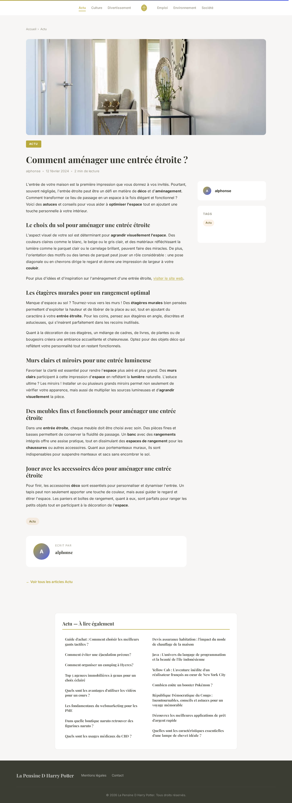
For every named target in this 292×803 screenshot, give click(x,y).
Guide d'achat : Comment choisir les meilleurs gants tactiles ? (102, 641)
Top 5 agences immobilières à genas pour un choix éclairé (100, 677)
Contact (118, 775)
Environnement (184, 8)
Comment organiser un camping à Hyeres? (99, 665)
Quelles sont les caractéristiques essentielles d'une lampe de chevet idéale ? (188, 733)
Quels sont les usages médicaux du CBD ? (98, 736)
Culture (96, 8)
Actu (82, 8)
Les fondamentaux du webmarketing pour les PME (101, 708)
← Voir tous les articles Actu (49, 582)
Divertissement (119, 8)
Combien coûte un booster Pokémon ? (182, 685)
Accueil (31, 29)
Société (207, 8)
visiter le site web (168, 278)
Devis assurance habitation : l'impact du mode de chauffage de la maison (189, 641)
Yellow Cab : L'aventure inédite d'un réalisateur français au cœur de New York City (189, 672)
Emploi (162, 8)
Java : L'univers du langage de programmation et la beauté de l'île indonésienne (189, 657)
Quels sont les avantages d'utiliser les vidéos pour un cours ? (100, 692)
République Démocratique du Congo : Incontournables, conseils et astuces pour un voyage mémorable (187, 700)
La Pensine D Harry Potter (45, 775)
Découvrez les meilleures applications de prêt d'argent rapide (189, 717)
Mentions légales (93, 775)
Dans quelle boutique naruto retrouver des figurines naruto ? (99, 723)
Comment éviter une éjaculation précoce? (98, 654)
